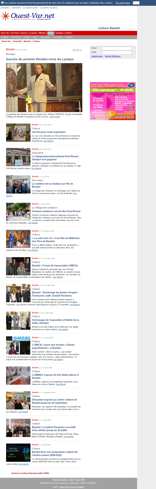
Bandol (51, 33)
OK (136, 3)
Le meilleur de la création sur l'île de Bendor (52, 183)
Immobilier (17, 8)
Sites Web (80, 480)
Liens (71, 480)
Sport (35, 37)
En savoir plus (123, 3)
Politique (5, 37)
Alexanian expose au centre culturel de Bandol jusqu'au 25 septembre (54, 399)
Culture (27, 37)
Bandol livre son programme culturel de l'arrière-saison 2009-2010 (55, 451)
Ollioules (42, 33)
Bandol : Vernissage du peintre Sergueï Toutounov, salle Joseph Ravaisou (54, 292)
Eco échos (16, 37)
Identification (97, 56)
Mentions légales (60, 480)
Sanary (24, 33)
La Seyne (33, 33)
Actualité (17, 41)
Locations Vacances (49, 8)
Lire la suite (55, 117)
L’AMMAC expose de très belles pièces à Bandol (55, 374)
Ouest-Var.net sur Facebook (72, 487)
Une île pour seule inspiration (49, 130)
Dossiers (69, 37)
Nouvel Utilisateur (113, 56)
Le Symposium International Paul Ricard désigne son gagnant (55, 156)
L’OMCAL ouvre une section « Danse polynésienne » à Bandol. (53, 344)
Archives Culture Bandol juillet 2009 (30, 473)
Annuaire (59, 33)
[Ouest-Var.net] (27, 16)
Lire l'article (48, 141)
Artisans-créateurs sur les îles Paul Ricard (56, 209)
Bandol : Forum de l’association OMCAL (55, 264)
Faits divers (45, 37)
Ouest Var (5, 33)
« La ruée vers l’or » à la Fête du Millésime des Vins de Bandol (56, 238)
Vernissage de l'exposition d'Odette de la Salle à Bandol (55, 319)
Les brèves (57, 37)
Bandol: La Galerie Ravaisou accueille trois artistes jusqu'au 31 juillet (54, 427)
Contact (68, 33)
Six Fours (15, 33)
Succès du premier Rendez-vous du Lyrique (40, 57)
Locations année (31, 8)
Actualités (6, 8)
